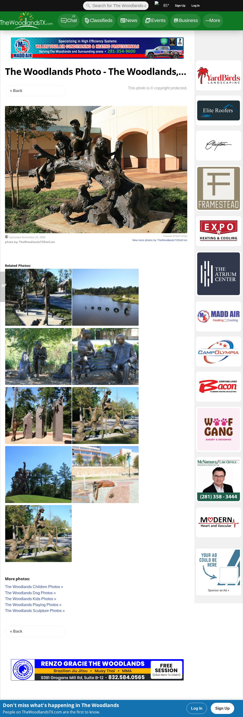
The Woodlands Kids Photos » (30, 599)
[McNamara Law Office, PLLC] (219, 482)
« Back (16, 91)
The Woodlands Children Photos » (34, 587)
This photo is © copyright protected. (157, 88)
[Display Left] (5, 49)
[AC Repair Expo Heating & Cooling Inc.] (219, 233)
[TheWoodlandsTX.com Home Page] (28, 21)
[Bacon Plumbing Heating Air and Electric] (219, 388)
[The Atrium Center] (219, 276)
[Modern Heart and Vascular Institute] (219, 524)
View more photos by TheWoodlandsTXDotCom (159, 240)
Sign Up (222, 708)
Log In (196, 708)
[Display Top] (97, 35)
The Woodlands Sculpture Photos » (35, 611)
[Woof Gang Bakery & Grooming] (219, 431)
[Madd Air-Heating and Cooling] (97, 57)
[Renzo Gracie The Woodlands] (97, 679)
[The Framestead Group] (219, 190)
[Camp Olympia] (219, 353)
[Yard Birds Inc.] (219, 77)
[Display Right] (189, 49)
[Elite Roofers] (219, 112)
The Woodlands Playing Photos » (33, 605)
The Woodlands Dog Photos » (30, 593)
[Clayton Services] (219, 147)
